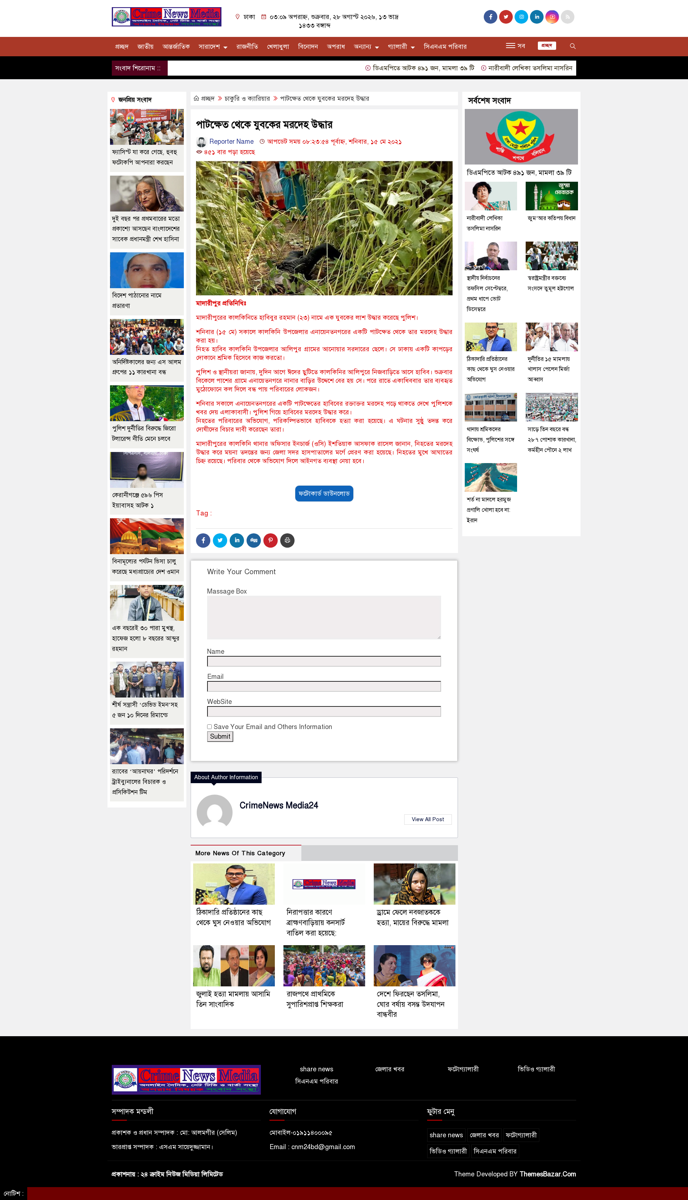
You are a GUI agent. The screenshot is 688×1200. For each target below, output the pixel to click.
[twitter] (506, 17)
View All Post (428, 819)
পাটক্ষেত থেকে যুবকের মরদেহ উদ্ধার (324, 99)
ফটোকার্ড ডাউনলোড (324, 493)
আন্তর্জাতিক (176, 47)
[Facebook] (203, 540)
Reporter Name (230, 142)
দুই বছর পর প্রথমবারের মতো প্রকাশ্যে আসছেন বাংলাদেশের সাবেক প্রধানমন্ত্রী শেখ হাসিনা (146, 229)
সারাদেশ (209, 47)
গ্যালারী (397, 47)
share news (316, 1069)
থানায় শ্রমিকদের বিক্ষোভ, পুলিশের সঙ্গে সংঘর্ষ (491, 440)
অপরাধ (336, 47)
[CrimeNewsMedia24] (166, 16)
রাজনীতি (247, 47)
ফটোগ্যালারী (463, 1069)
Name (215, 652)
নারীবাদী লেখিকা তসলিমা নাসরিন (498, 68)
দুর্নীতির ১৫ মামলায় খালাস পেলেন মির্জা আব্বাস (549, 370)
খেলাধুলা (278, 47)
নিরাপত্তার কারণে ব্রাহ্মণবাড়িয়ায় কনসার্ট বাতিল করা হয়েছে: (316, 923)
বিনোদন (308, 47)
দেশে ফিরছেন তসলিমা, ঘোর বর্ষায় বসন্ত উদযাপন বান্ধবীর (411, 1004)
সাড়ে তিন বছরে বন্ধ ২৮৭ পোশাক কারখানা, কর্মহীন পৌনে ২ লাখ (552, 440)
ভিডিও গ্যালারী (536, 1069)
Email (215, 677)
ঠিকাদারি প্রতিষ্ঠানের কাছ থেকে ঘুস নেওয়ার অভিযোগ (491, 370)
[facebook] (490, 17)
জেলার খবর (390, 1069)
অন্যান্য (362, 47)
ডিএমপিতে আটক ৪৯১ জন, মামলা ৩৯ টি (391, 68)
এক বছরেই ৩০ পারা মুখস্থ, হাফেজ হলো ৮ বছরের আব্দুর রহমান (146, 638)
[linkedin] (537, 17)
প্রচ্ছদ (122, 47)
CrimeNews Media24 (279, 805)
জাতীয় (146, 47)
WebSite (219, 702)
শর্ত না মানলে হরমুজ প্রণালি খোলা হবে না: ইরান (489, 510)
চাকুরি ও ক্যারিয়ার (247, 99)
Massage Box (227, 591)
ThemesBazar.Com (548, 1174)
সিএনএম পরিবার (445, 47)
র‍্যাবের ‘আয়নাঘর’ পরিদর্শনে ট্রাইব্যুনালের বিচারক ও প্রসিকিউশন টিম (145, 782)
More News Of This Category (240, 853)
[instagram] (521, 17)
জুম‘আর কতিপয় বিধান (551, 218)
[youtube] (552, 17)
